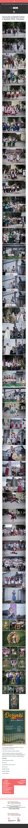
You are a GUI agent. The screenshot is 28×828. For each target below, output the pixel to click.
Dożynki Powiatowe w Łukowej (21, 782)
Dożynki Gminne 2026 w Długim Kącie (15, 4)
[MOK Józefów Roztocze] (14, 7)
